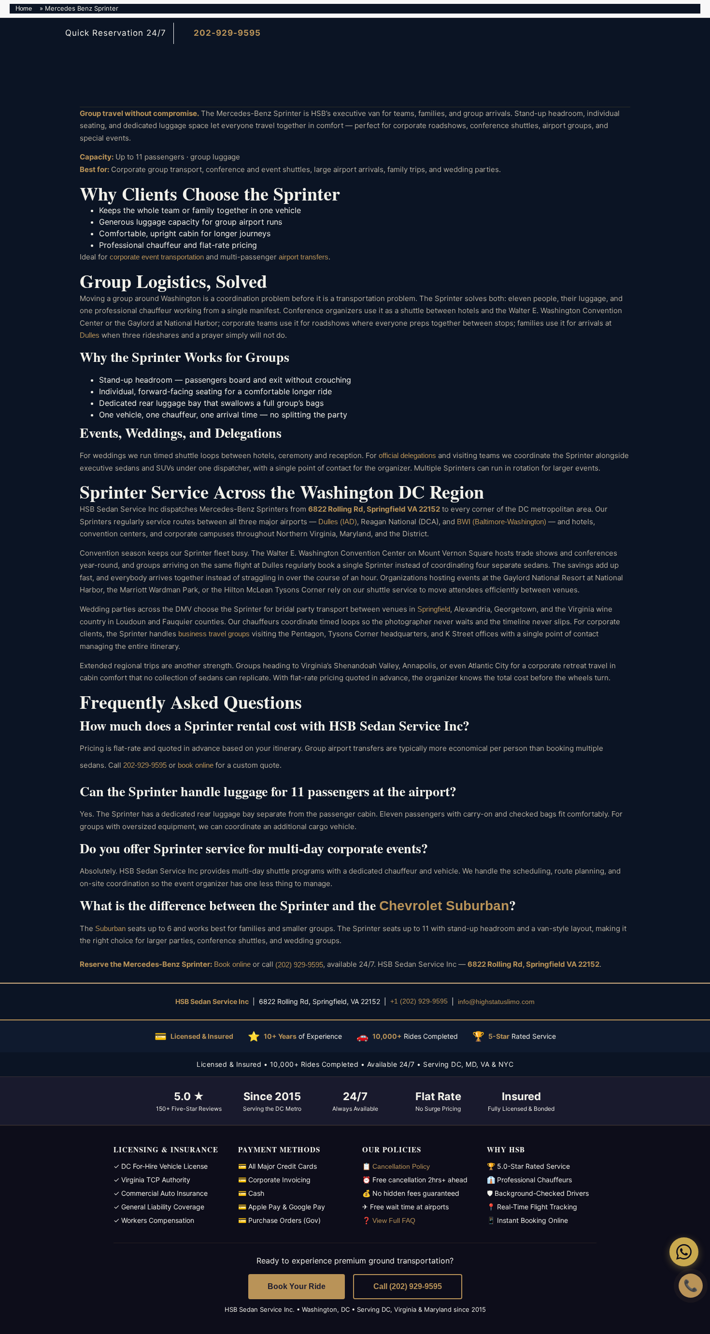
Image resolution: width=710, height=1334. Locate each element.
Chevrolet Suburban (444, 905)
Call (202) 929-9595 (407, 1286)
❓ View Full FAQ (388, 1220)
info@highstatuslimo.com (496, 1001)
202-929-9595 (145, 765)
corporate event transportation (157, 257)
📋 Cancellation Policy (396, 1166)
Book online (232, 965)
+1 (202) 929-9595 (419, 1001)
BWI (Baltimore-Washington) (501, 521)
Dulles (89, 335)
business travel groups (214, 634)
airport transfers (303, 257)
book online (195, 765)
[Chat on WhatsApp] (683, 1251)
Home (23, 8)
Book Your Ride (297, 1286)
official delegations (407, 455)
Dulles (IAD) (337, 521)
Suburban (110, 928)
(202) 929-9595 (299, 965)
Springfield (433, 609)
